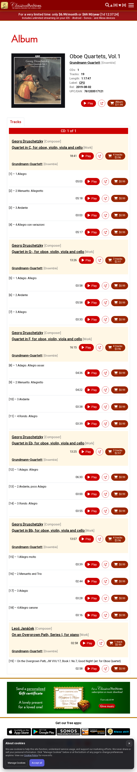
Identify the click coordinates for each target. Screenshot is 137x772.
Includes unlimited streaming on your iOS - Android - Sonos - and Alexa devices (68, 18)
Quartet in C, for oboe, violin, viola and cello (47, 147)
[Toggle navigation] (131, 5)
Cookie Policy (31, 755)
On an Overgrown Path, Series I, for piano (45, 635)
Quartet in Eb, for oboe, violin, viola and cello (48, 443)
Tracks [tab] (15, 122)
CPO (82, 82)
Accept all (37, 762)
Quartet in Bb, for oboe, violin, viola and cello (48, 530)
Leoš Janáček (23, 628)
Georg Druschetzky (27, 141)
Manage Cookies (16, 762)
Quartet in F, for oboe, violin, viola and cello (47, 339)
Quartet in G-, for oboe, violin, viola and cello (48, 252)
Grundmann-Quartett (85, 62)
